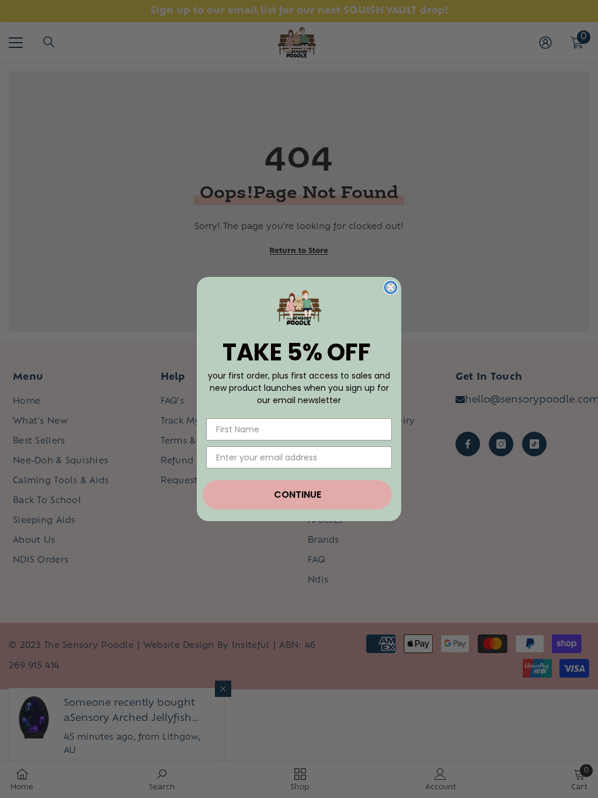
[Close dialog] (391, 287)
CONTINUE (297, 494)
